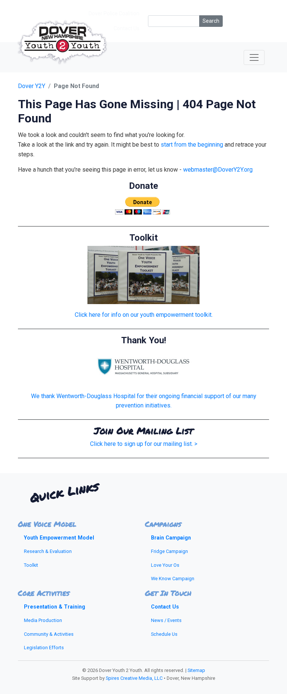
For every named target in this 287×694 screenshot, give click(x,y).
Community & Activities (49, 634)
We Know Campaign (172, 578)
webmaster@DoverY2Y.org (218, 169)
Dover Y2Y (31, 86)
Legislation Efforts (44, 647)
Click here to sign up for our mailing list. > (143, 443)
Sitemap (196, 670)
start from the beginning (192, 144)
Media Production (43, 620)
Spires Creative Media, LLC (134, 678)
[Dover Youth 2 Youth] (62, 57)
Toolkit (31, 565)
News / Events (166, 620)
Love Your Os (165, 565)
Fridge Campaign (169, 551)
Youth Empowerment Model (59, 538)
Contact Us (165, 607)
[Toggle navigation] (254, 57)
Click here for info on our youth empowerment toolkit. (144, 314)
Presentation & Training (54, 607)
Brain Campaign (171, 538)
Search (211, 21)
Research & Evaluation (48, 551)
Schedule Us (164, 634)
